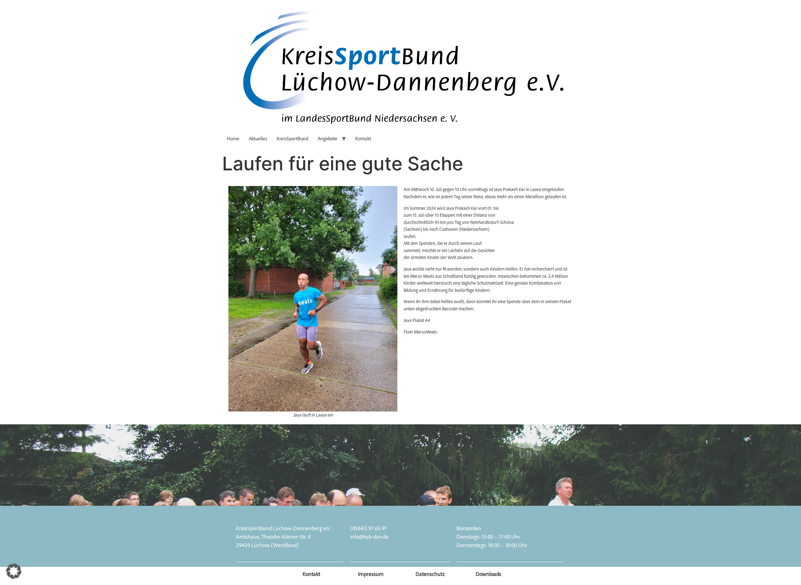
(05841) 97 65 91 (368, 528)
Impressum (371, 573)
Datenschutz (430, 573)
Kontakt (363, 138)
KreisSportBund (292, 138)
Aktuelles (258, 138)
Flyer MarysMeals (420, 332)
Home (233, 138)
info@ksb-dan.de (369, 536)
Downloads (488, 573)
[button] (14, 571)
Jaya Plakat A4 (417, 320)
